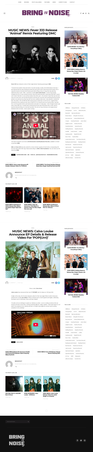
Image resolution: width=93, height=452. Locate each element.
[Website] (16, 366)
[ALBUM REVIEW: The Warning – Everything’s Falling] (76, 38)
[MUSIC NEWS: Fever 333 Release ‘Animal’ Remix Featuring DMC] (32, 55)
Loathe (80, 131)
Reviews (26, 2)
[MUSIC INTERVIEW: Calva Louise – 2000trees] (32, 383)
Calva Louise (19, 342)
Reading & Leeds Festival (70, 142)
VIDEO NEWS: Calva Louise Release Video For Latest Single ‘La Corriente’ (50, 395)
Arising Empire (68, 110)
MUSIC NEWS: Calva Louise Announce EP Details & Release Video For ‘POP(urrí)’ (16, 165)
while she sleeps (69, 157)
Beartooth (67, 113)
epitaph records (68, 123)
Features (47, 2)
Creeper (67, 121)
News (54, 2)
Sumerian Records (80, 152)
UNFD (72, 155)
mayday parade (68, 134)
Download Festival (75, 121)
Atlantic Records (82, 110)
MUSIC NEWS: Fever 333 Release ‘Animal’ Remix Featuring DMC (48, 352)
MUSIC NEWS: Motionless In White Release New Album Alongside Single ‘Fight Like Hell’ (13, 207)
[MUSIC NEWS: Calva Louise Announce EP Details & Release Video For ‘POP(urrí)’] (32, 259)
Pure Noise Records (81, 139)
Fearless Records (78, 123)
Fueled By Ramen (69, 126)
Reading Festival (81, 142)
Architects (83, 107)
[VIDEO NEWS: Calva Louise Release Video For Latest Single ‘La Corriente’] (51, 383)
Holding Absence (69, 128)
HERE (18, 143)
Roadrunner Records (52, 154)
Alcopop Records (75, 107)
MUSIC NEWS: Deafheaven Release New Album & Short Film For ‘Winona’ (51, 206)
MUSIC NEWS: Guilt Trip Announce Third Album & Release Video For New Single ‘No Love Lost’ (32, 207)
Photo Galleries (37, 2)
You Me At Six (78, 157)
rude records (68, 147)
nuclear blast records (70, 139)
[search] (88, 13)
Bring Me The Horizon (78, 115)
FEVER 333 (33, 154)
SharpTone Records (77, 147)
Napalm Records (77, 134)
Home (19, 2)
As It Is (75, 110)
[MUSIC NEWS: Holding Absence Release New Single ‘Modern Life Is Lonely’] (76, 61)
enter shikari (83, 121)
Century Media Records (79, 118)
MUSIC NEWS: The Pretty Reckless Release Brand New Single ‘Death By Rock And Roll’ (48, 165)
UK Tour (67, 155)
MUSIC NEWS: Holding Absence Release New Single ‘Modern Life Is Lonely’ (76, 71)
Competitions (63, 2)
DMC (28, 154)
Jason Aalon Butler (41, 154)
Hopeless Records (79, 128)
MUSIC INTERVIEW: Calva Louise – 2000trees (31, 394)
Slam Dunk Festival (69, 149)
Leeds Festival (74, 131)
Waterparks (77, 155)
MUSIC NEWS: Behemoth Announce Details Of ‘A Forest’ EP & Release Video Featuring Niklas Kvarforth (17, 353)
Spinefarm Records (69, 152)
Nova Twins (68, 136)
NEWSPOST (13, 78)
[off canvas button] (4, 13)
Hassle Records (78, 126)
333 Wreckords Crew (21, 154)
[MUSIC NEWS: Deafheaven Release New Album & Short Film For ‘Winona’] (51, 195)
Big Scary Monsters (76, 113)
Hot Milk (67, 131)
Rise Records (68, 144)
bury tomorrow (68, 118)
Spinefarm (77, 149)
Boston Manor (68, 115)
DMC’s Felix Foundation (43, 148)
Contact (72, 2)
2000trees (67, 107)
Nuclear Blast (75, 136)
